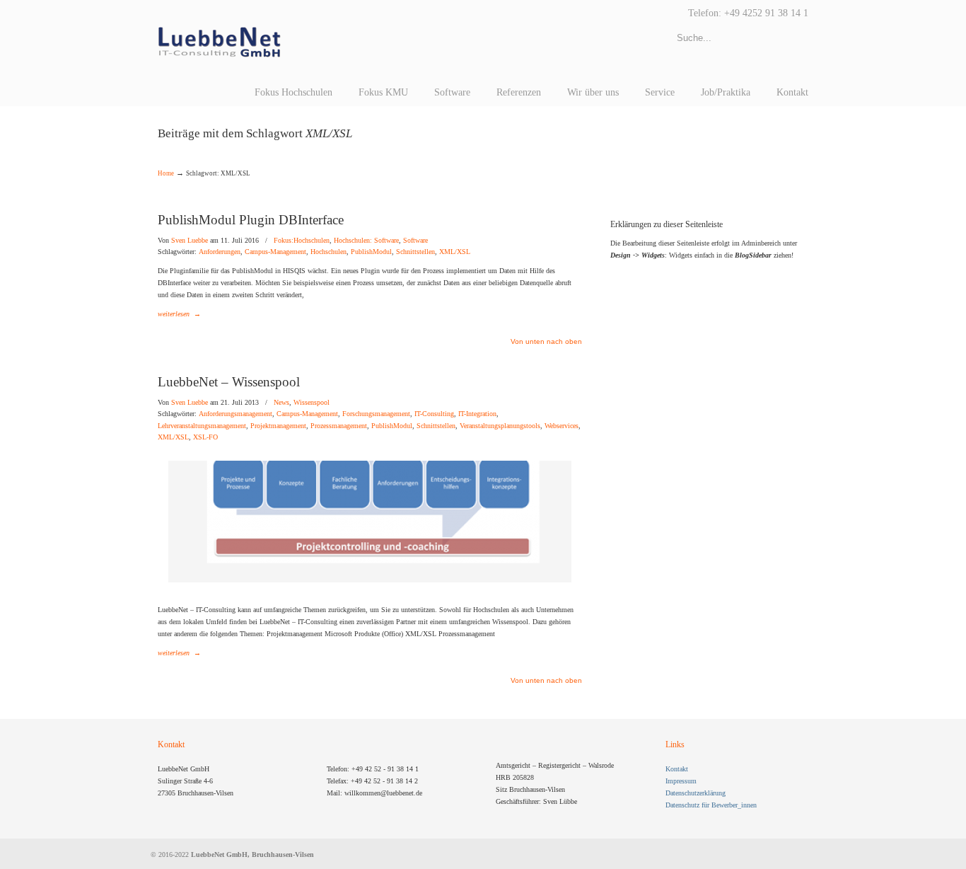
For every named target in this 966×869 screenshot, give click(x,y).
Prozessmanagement (338, 426)
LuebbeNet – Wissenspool (229, 381)
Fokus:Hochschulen (302, 240)
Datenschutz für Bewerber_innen (711, 805)
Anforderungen (219, 251)
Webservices (561, 426)
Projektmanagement (278, 426)
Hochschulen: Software (366, 240)
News (281, 402)
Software (415, 240)
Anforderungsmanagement (235, 414)
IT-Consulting (434, 414)
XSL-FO (205, 437)
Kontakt (676, 769)
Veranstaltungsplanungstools (500, 426)
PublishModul (371, 251)
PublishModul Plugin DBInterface (251, 219)
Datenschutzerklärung (695, 793)
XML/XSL (454, 251)
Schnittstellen (415, 251)
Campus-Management (275, 251)
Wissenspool (311, 402)
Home (166, 173)
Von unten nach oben (546, 341)
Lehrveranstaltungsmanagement (202, 426)
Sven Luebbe (189, 240)
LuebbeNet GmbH (219, 42)
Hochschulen (328, 251)
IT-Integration (477, 414)
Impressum (681, 781)
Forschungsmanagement (376, 414)
